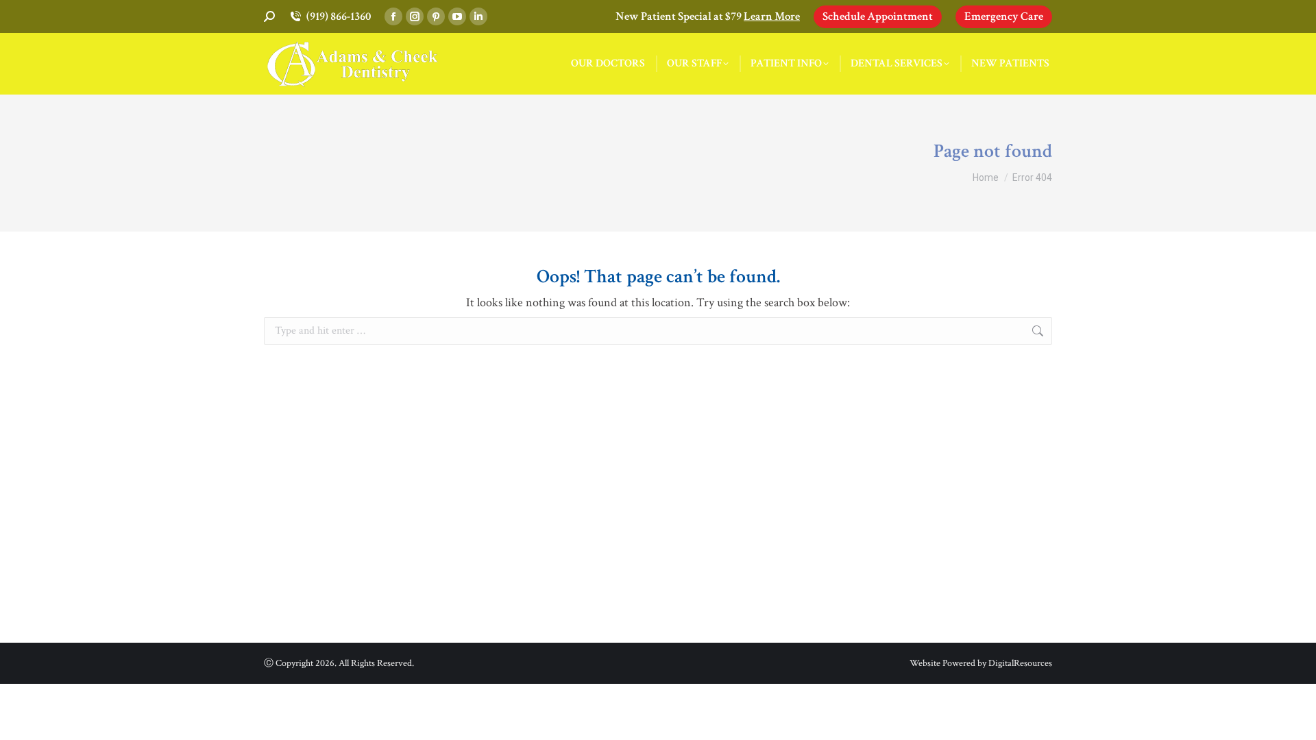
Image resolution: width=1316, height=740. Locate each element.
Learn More (772, 16)
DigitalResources (1020, 663)
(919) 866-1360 (338, 16)
